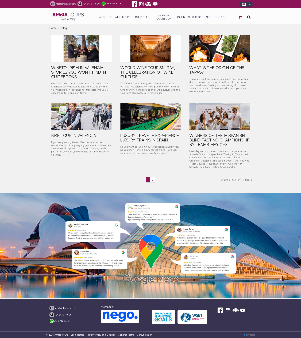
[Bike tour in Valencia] (81, 116)
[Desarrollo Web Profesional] (249, 334)
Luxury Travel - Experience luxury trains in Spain (149, 137)
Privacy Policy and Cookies (101, 334)
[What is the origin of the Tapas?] (219, 48)
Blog (64, 28)
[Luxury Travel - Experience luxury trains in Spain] (150, 116)
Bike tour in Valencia (73, 135)
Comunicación (144, 334)
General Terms (126, 334)
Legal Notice (77, 334)
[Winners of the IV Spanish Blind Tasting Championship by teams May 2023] (219, 116)
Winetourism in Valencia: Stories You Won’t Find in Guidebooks (78, 72)
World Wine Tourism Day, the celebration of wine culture (147, 72)
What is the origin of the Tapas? (216, 70)
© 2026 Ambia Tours (57, 334)
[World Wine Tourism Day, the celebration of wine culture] (150, 48)
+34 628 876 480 (62, 321)
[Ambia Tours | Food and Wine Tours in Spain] (68, 16)
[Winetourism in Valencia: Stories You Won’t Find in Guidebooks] (81, 48)
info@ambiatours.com (65, 308)
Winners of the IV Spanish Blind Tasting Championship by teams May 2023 (219, 140)
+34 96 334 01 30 (63, 314)
